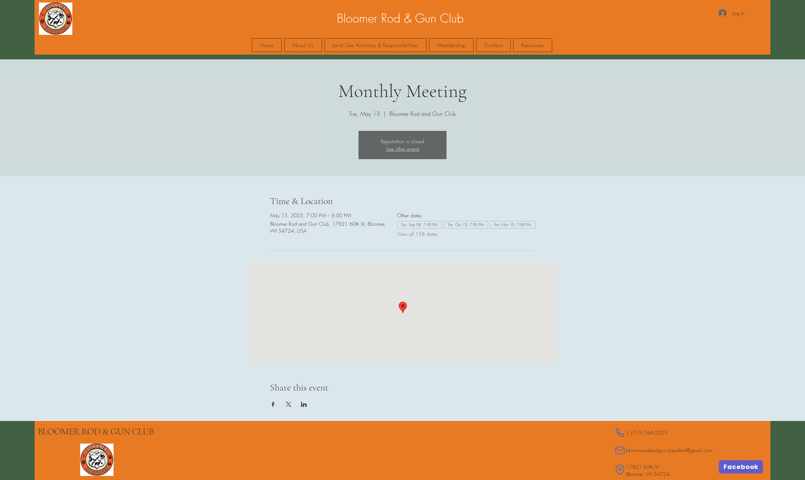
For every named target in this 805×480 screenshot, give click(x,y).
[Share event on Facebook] (273, 404)
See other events (402, 148)
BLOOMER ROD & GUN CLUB (96, 431)
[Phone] (620, 432)
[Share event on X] (288, 404)
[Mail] (620, 450)
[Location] (620, 469)
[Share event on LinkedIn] (304, 404)
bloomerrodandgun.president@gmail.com (669, 450)
